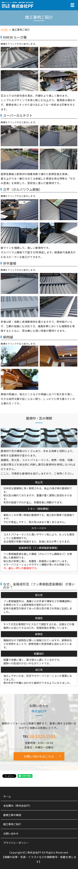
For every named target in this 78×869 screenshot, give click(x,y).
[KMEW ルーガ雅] (19, 57)
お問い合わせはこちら (39, 756)
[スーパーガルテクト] (19, 135)
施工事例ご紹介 (12, 824)
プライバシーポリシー (16, 842)
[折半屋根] (19, 283)
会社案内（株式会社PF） (17, 805)
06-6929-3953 (42, 736)
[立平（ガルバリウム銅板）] (19, 209)
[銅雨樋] (19, 356)
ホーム (7, 796)
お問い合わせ (11, 833)
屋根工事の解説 (12, 815)
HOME (4, 29)
